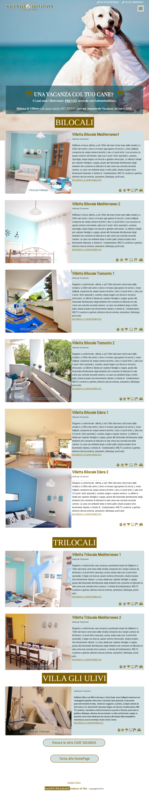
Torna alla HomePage (74, 759)
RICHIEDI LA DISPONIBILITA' (87, 180)
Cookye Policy (74, 782)
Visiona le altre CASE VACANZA (74, 743)
